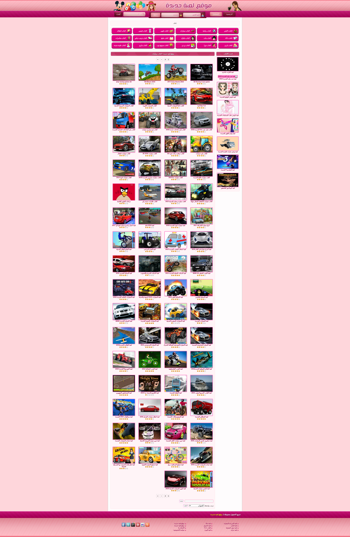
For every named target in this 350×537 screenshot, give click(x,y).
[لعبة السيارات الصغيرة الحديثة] (175, 311)
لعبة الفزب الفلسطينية (176, 369)
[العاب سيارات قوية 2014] (124, 168)
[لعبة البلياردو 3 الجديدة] (228, 162)
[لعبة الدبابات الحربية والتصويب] (149, 263)
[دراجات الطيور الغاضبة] (124, 192)
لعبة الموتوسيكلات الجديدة (175, 417)
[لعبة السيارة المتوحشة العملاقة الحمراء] (175, 335)
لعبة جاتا (208, 523)
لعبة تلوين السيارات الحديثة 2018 (176, 488)
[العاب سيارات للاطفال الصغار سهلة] (201, 192)
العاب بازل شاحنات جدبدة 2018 (175, 129)
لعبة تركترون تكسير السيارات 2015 (201, 441)
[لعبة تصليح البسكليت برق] (175, 455)
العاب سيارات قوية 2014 (123, 177)
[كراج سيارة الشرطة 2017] (201, 216)
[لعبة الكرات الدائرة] (228, 64)
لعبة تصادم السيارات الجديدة (124, 441)
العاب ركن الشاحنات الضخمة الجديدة (124, 129)
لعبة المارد (234, 525)
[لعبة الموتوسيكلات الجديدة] (175, 407)
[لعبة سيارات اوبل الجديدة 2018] (175, 216)
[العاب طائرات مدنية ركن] (149, 192)
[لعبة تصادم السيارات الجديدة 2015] (201, 455)
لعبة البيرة (208, 530)
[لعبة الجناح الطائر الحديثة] (124, 239)
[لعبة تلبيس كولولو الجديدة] (228, 89)
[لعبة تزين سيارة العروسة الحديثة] (149, 431)
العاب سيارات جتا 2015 (176, 177)
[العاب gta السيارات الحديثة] (175, 96)
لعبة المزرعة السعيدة (230, 523)
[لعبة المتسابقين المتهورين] (124, 383)
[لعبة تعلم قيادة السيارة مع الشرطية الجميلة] (124, 455)
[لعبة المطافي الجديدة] (201, 407)
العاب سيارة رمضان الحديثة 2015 (175, 201)
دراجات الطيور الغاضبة (124, 201)
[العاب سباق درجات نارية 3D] (175, 144)
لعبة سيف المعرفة (231, 528)
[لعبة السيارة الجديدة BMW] (124, 311)
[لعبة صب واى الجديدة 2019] (228, 76)
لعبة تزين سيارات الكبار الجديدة (175, 441)
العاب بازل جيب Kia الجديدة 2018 (201, 129)
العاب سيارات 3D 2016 (150, 153)
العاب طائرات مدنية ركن (149, 201)
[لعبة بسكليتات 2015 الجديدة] (124, 407)
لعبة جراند (234, 530)
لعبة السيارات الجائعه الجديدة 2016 (124, 297)
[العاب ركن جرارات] (201, 144)
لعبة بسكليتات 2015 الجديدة (123, 417)
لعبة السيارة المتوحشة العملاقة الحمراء (176, 345)
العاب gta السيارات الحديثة (175, 106)
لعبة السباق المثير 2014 (175, 297)
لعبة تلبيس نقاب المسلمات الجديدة (228, 115)
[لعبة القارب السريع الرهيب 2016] (201, 383)
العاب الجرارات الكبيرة (150, 106)
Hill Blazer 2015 (149, 82)
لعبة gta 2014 (149, 225)
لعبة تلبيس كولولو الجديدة (228, 97)
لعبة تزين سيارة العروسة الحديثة (150, 441)
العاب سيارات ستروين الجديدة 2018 (150, 177)
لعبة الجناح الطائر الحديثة (123, 249)
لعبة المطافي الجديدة (201, 417)
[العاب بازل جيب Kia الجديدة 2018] (201, 120)
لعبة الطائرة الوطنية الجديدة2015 (201, 369)
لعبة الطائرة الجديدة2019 (124, 345)
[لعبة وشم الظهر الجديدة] (228, 125)
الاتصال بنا (181, 528)
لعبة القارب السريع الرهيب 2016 (202, 393)
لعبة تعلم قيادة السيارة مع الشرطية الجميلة (124, 465)
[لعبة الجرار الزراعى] (149, 239)
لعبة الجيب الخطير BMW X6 (201, 273)
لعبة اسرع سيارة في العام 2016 (201, 249)
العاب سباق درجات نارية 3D (175, 153)
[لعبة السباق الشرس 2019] (124, 263)
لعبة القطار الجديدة (176, 393)
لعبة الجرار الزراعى (150, 249)
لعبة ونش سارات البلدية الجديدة (228, 151)
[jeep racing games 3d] (124, 72)
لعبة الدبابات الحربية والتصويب (150, 273)
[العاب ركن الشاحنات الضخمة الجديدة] (124, 120)
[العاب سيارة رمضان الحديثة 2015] (175, 192)
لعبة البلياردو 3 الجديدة (228, 170)
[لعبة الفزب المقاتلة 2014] (149, 359)
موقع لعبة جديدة (168, 54)
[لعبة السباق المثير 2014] (175, 287)
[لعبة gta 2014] (149, 216)
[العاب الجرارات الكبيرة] (149, 96)
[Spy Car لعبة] (201, 96)
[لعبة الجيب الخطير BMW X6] (201, 263)
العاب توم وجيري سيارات (149, 129)
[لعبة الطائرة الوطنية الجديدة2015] (201, 359)
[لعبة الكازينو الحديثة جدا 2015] (149, 383)
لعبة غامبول (207, 525)
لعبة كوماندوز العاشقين (228, 188)
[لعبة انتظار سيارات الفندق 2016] (149, 407)
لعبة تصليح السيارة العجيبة (150, 464)
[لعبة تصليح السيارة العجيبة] (149, 455)
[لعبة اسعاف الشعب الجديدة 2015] (175, 239)
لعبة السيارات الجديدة (201, 321)
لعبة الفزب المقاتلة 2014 (149, 369)
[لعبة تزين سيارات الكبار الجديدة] (175, 431)
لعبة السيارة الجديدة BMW (124, 321)
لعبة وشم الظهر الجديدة (228, 133)
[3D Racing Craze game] (201, 72)
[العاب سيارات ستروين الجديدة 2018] (149, 168)
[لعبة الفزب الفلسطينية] (175, 359)
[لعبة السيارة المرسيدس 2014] (149, 335)
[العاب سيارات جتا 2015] (175, 168)
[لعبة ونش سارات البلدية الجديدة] (228, 143)
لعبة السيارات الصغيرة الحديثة (176, 321)
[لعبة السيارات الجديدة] (201, 311)
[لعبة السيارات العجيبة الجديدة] (149, 311)
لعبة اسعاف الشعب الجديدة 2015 (175, 249)
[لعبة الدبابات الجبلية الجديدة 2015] (175, 263)
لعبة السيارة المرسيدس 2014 (150, 345)
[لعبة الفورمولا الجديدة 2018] (124, 359)
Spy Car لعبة (201, 106)
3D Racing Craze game (201, 82)
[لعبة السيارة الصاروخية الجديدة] (201, 335)
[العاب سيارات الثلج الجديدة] (201, 168)
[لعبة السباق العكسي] (201, 287)
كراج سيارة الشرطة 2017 (202, 225)
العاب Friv (207, 528)
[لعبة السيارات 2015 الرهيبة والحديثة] (149, 287)
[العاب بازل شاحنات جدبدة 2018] (175, 120)
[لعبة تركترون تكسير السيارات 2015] (201, 431)
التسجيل (216, 14)
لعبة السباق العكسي (201, 297)
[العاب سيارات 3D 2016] (149, 144)
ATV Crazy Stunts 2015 (175, 82)
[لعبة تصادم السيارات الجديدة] (124, 431)
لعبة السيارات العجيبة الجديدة (150, 321)
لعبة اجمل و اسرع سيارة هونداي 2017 (124, 225)
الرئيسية (229, 14)
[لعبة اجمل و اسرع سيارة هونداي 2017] (124, 216)
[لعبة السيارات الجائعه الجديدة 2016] (124, 287)
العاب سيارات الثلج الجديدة (201, 177)
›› (157, 59)
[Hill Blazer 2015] (149, 72)
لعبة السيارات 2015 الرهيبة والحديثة (150, 297)
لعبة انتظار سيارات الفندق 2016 (149, 417)
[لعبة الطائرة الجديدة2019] (124, 335)
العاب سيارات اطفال (124, 153)
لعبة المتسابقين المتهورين (124, 393)
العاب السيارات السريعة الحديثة (123, 106)
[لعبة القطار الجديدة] (175, 383)
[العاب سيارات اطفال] (124, 144)
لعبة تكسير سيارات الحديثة (201, 488)
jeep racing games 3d (124, 82)
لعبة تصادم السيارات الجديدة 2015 (201, 464)
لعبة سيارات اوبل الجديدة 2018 (175, 225)
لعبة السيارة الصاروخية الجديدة (201, 345)
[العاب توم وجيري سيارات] (149, 120)
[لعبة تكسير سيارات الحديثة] (201, 479)
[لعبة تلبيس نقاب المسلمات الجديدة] (228, 107)
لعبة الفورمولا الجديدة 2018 (123, 369)
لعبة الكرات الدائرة (228, 72)
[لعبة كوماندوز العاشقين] (228, 180)
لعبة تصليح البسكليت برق (175, 464)
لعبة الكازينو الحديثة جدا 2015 (150, 393)
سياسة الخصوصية (178, 530)
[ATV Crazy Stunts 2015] (175, 72)
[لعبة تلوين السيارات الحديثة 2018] (175, 479)
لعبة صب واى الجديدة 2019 (227, 79)
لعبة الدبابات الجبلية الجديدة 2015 (175, 273)
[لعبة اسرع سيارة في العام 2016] (201, 239)
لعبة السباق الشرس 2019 (124, 273)
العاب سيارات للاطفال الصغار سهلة (201, 201)
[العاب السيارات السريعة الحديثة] (124, 96)
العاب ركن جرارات (201, 153)
